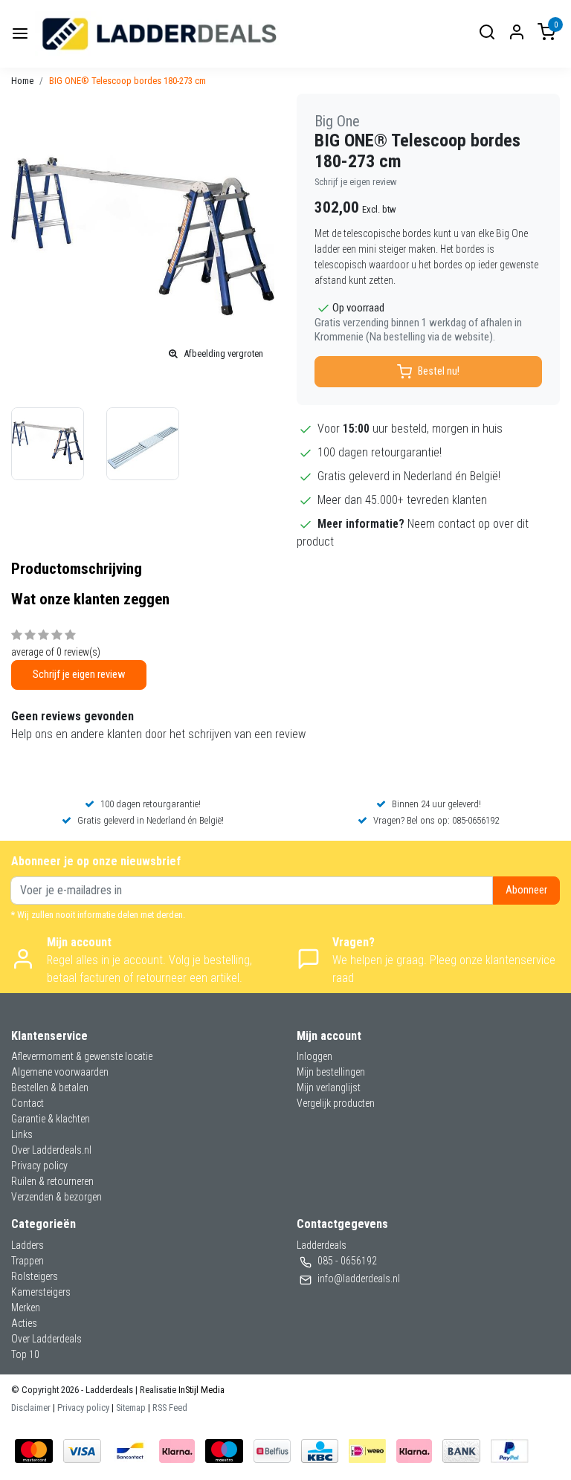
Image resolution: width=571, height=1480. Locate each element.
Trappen (27, 1261)
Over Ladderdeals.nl (51, 1150)
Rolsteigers (34, 1276)
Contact (27, 1103)
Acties (24, 1323)
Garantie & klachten (50, 1119)
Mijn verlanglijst (329, 1087)
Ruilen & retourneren (52, 1181)
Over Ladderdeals (46, 1339)
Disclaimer (31, 1407)
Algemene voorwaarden (60, 1072)
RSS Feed (169, 1407)
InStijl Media (200, 1389)
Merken (25, 1307)
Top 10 (25, 1354)
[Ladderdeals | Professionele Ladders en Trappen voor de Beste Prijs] (160, 33)
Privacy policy (39, 1166)
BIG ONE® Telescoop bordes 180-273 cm (127, 80)
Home (22, 80)
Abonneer (526, 890)
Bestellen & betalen (49, 1087)
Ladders (27, 1245)
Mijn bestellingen (331, 1072)
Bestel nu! (438, 371)
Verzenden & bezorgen (56, 1197)
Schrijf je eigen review (355, 181)
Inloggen (314, 1056)
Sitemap (131, 1407)
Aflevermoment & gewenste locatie (81, 1056)
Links (22, 1134)
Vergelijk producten (336, 1103)
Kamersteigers (41, 1292)
